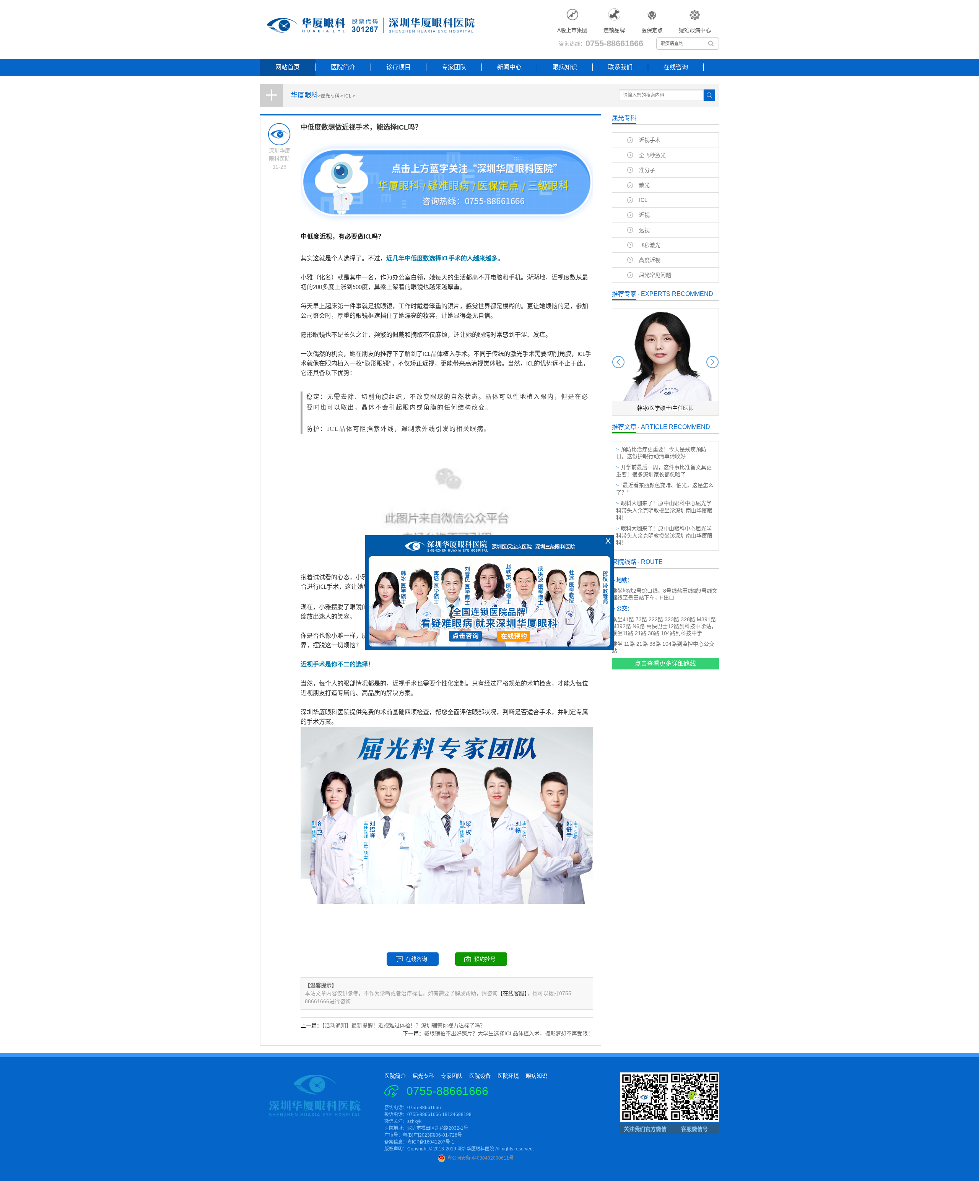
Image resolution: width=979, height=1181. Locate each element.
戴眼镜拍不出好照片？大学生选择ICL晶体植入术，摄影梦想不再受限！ (508, 1033)
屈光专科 (330, 96)
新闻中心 (509, 67)
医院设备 (480, 1076)
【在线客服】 (512, 993)
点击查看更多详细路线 (665, 663)
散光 (644, 185)
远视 (644, 230)
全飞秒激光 (652, 155)
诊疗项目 (398, 67)
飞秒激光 (649, 245)
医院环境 (508, 1076)
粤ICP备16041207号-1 (430, 1142)
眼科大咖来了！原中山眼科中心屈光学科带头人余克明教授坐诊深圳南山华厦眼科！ (664, 510)
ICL (347, 96)
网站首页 (287, 67)
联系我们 (620, 67)
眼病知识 (565, 67)
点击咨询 (465, 639)
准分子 (647, 170)
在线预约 (514, 639)
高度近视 (649, 260)
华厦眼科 (304, 95)
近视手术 (649, 140)
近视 (644, 215)
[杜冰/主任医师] (665, 413)
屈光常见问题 (655, 275)
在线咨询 (676, 67)
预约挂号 (485, 959)
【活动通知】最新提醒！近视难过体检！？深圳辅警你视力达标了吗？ (403, 1025)
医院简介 (343, 67)
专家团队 (454, 67)
